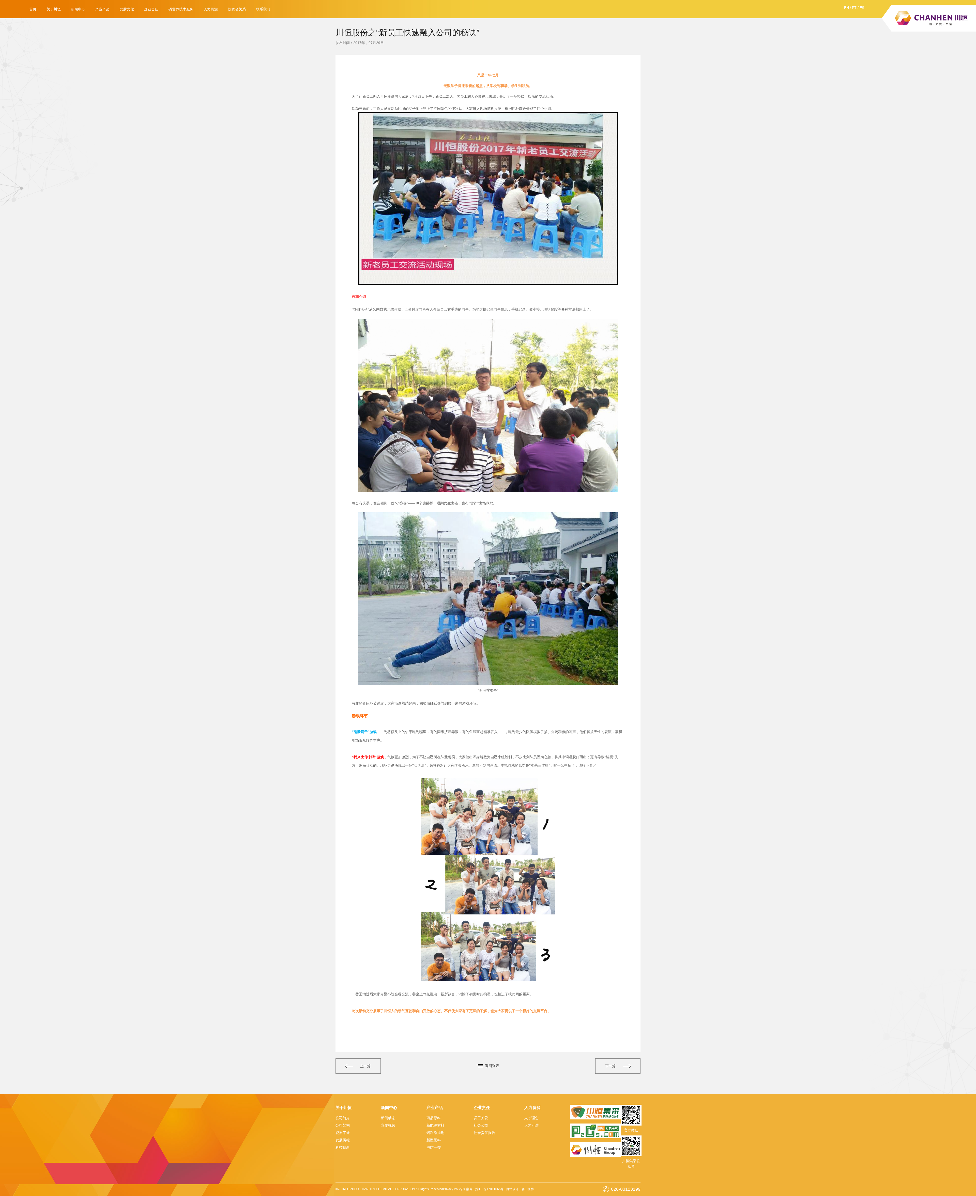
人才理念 (531, 1118)
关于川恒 (54, 9)
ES (862, 8)
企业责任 (151, 9)
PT (854, 8)
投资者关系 (237, 9)
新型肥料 (433, 1140)
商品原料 (433, 1118)
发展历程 (343, 1140)
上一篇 (365, 1066)
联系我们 (263, 9)
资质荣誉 (343, 1133)
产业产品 (102, 9)
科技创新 (343, 1147)
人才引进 (531, 1125)
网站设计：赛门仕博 (520, 1189)
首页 (32, 9)
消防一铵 (433, 1147)
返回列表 (492, 1066)
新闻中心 (78, 9)
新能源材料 (435, 1125)
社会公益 (481, 1125)
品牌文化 (127, 9)
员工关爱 (481, 1118)
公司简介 (343, 1118)
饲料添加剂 (435, 1133)
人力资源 (211, 9)
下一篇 (610, 1066)
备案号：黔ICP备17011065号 (483, 1189)
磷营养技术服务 (181, 9)
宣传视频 (388, 1125)
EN (846, 8)
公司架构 (343, 1125)
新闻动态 (388, 1118)
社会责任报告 (484, 1133)
